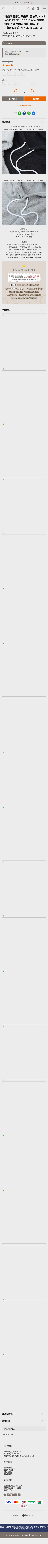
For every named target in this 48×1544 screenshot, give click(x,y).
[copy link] (33, 113)
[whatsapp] (29, 113)
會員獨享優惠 (8, 1470)
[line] (19, 113)
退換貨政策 (7, 1472)
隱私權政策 (7, 1474)
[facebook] (24, 113)
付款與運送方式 (9, 1467)
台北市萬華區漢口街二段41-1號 (22, 1456)
